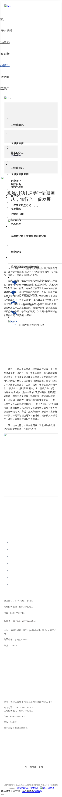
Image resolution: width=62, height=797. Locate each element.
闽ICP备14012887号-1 (28, 788)
